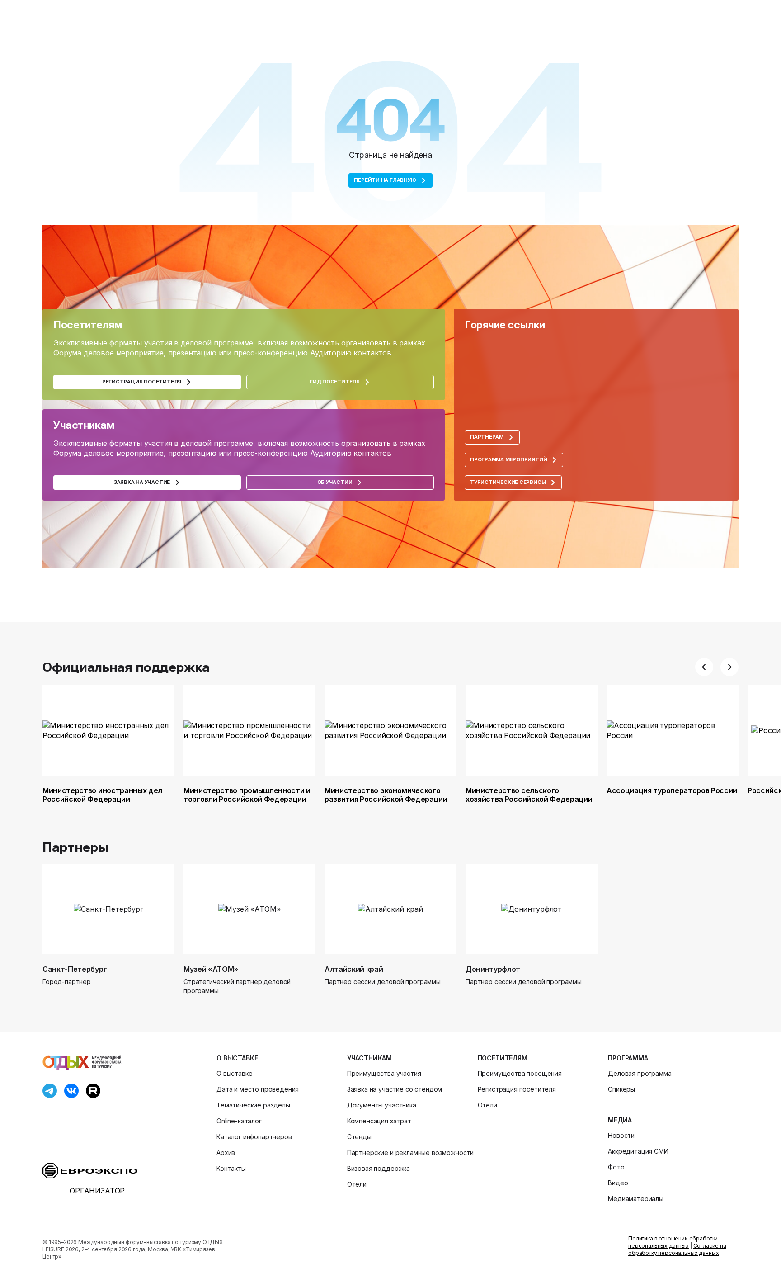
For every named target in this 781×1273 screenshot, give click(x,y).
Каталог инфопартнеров (254, 1136)
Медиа (619, 1120)
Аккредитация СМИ (638, 1151)
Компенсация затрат (379, 1121)
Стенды (359, 1136)
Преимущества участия (384, 1073)
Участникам (369, 1058)
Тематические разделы (253, 1105)
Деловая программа (639, 1073)
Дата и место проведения (257, 1089)
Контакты (231, 1168)
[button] (704, 667)
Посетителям (502, 1058)
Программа (628, 1058)
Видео (618, 1183)
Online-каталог (239, 1121)
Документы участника (381, 1105)
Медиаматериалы (635, 1198)
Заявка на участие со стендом (394, 1089)
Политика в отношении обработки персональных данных (673, 1242)
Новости (621, 1135)
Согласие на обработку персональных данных (677, 1249)
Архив (225, 1152)
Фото (616, 1167)
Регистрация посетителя (517, 1089)
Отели (357, 1184)
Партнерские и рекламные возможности (410, 1152)
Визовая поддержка (378, 1168)
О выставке (237, 1058)
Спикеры (621, 1089)
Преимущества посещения (520, 1073)
